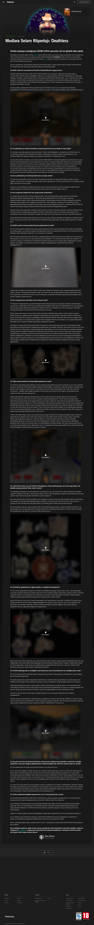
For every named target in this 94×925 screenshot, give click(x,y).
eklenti (36, 55)
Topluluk (19, 898)
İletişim (79, 902)
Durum (49, 898)
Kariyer (79, 906)
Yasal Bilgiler (68, 906)
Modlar (6, 902)
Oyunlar (6, 900)
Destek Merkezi (38, 898)
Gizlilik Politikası (69, 898)
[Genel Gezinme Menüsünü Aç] (3, 2)
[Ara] (74, 2)
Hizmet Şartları (69, 900)
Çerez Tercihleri (81, 898)
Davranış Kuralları (82, 900)
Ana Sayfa (7, 898)
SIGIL (45, 59)
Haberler (19, 900)
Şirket (79, 904)
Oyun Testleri (20, 902)
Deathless (22, 830)
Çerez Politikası (69, 908)
